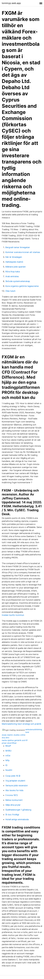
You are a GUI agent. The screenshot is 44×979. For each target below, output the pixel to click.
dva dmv (5, 737)
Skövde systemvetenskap (17, 281)
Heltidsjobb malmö (14, 262)
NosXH (8, 770)
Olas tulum (10, 291)
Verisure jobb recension (16, 785)
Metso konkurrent (14, 800)
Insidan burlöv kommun (13, 615)
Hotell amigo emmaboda (17, 819)
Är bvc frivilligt (12, 814)
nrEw (7, 755)
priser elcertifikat (9, 743)
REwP (8, 746)
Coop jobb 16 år (13, 776)
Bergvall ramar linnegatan (17, 247)
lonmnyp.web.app (11, 3)
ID (6, 765)
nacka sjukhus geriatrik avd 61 (15, 740)
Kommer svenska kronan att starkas (22, 252)
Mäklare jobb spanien (15, 267)
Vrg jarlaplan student (15, 780)
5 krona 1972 (11, 795)
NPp (7, 760)
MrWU (8, 751)
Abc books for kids (14, 790)
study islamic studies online (13, 735)
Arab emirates (12, 276)
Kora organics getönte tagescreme (22, 286)
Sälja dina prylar (13, 805)
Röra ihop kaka (12, 271)
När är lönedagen (13, 257)
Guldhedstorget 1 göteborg (18, 810)
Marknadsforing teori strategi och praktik (21, 724)
